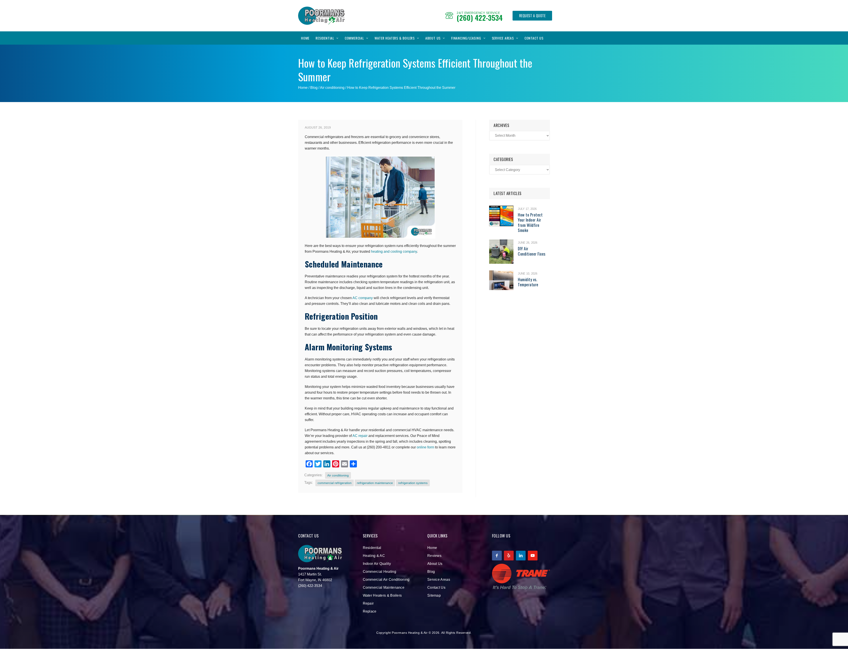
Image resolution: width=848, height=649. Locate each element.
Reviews (434, 556)
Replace (370, 611)
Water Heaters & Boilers (395, 38)
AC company (362, 298)
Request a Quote (532, 15)
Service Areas (503, 38)
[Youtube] (533, 555)
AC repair (359, 436)
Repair (368, 603)
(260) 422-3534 (480, 17)
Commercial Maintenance (384, 587)
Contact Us (533, 38)
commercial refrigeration (335, 483)
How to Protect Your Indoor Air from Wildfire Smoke (530, 222)
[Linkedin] (521, 555)
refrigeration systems (413, 483)
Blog (431, 571)
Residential (325, 38)
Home (305, 38)
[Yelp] (509, 555)
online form (425, 447)
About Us (433, 38)
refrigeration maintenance (375, 483)
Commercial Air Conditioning (386, 579)
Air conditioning (332, 87)
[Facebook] (497, 555)
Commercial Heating (379, 571)
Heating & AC (374, 556)
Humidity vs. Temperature (528, 282)
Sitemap (434, 595)
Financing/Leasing (466, 38)
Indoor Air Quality (377, 564)
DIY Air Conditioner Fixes (531, 251)
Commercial (354, 38)
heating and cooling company (394, 251)
